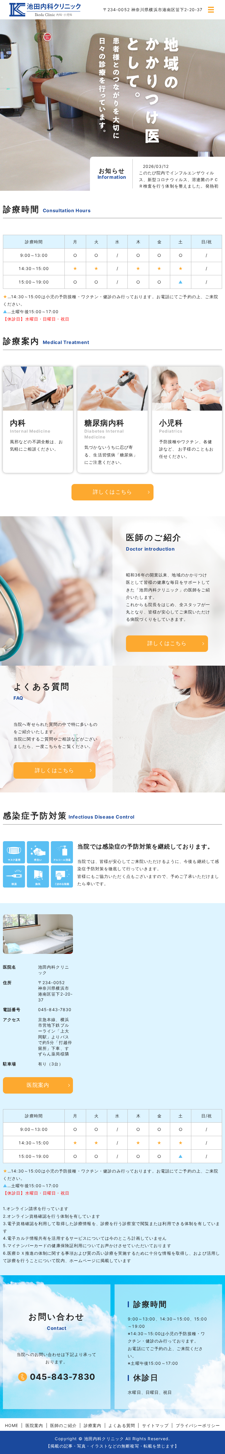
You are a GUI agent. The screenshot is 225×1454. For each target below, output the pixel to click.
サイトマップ (155, 1425)
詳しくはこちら (112, 492)
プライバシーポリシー (198, 1425)
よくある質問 (121, 1425)
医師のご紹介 (63, 1425)
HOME (11, 1425)
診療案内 (92, 1425)
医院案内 (38, 1085)
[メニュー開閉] (211, 10)
